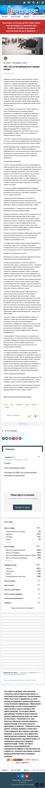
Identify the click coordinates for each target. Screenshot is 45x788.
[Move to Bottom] (37, 785)
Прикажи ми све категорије (22, 608)
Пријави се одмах (22, 507)
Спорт (23, 539)
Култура (23, 537)
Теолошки (23, 571)
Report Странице (13, 415)
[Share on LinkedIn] (20, 438)
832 (14, 457)
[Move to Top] (42, 785)
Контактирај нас (27, 780)
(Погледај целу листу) (16, 674)
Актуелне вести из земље (23, 532)
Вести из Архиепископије (23, 550)
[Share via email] (6, 438)
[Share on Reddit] (16, 438)
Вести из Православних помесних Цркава (23, 555)
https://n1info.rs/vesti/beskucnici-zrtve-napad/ (17, 397)
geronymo (8, 457)
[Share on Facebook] (3, 438)
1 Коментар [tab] (9, 449)
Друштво (23, 534)
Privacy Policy (16, 780)
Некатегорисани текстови (23, 576)
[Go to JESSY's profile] (5, 58)
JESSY (8, 63)
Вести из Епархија (23, 553)
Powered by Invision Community (22, 785)
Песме (23, 574)
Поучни (23, 569)
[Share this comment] (39, 457)
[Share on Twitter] (10, 438)
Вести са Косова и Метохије (23, 558)
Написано (16, 460)
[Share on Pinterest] (13, 438)
